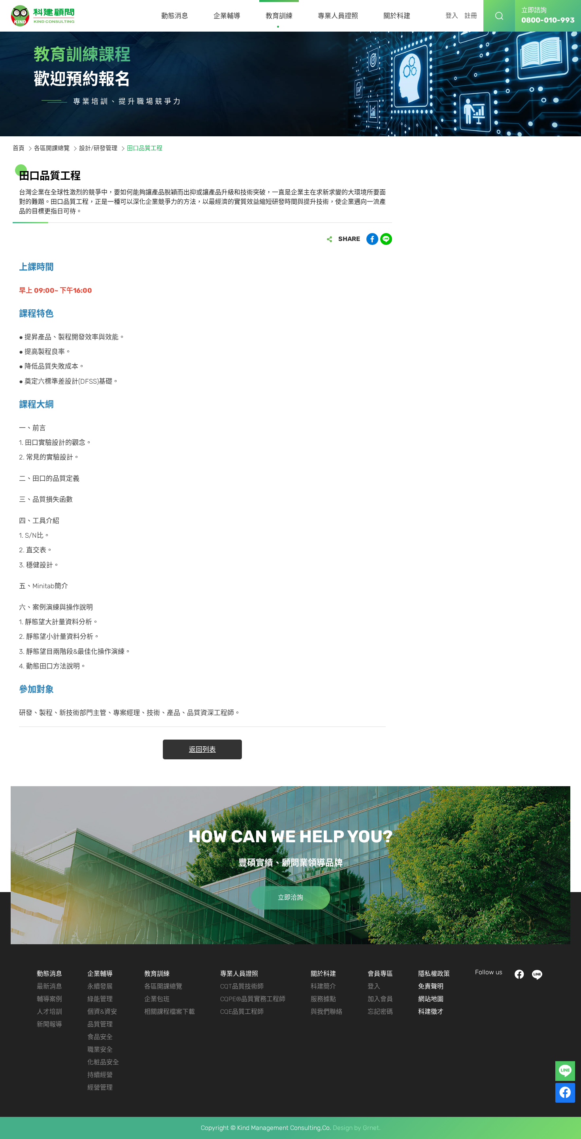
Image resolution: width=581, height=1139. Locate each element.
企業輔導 (226, 16)
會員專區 (380, 973)
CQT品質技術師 (242, 986)
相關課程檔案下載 (169, 1011)
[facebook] (565, 1093)
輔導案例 (49, 999)
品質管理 (100, 1024)
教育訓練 (279, 16)
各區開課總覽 (52, 148)
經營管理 (100, 1087)
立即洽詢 (290, 897)
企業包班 (157, 999)
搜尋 (499, 16)
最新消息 (49, 986)
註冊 (470, 15)
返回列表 (202, 749)
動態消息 (174, 16)
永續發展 (100, 986)
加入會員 (380, 999)
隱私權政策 (434, 973)
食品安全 (100, 1037)
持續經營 (100, 1075)
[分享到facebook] (372, 239)
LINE (537, 975)
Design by (347, 1127)
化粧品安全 (103, 1062)
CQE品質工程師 (242, 1011)
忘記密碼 (380, 1011)
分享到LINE (386, 239)
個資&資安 (102, 1011)
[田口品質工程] (43, 16)
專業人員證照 (338, 16)
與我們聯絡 (326, 1011)
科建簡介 (323, 986)
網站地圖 (430, 999)
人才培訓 (49, 1011)
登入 (451, 15)
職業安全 (100, 1049)
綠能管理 (100, 999)
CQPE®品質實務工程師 (252, 999)
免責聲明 (430, 986)
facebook (519, 975)
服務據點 (323, 999)
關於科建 (396, 16)
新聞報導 (49, 1024)
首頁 (19, 148)
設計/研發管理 (98, 148)
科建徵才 (430, 1011)
